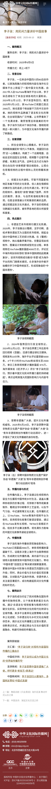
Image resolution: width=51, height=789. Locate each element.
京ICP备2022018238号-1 (23, 780)
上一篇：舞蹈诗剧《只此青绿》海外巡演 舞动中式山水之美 (25, 693)
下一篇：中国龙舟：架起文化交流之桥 (20, 700)
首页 (7, 22)
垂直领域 (22, 22)
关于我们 (43, 777)
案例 (14, 22)
